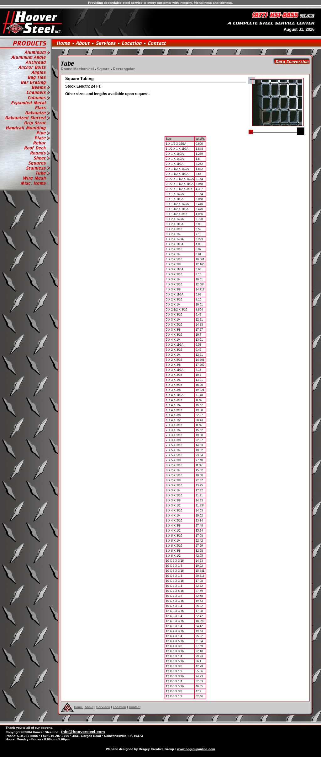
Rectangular (124, 69)
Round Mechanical (77, 69)
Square (103, 69)
